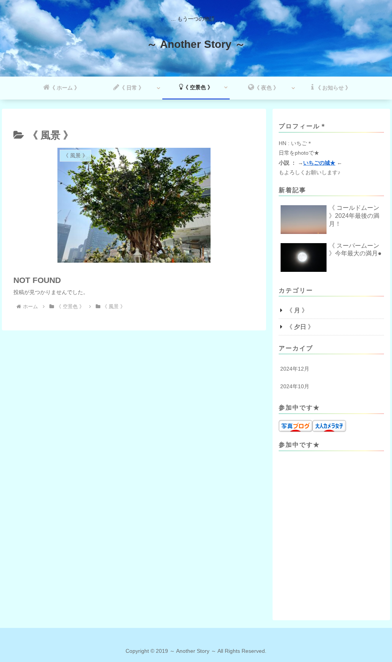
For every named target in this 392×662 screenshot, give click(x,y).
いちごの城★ (319, 163)
